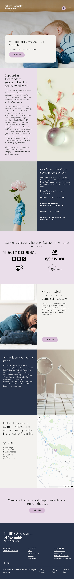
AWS (66, 486)
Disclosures (32, 558)
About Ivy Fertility (34, 553)
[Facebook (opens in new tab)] (4, 563)
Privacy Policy (54, 571)
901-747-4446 (10, 459)
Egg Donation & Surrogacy (62, 558)
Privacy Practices (42, 571)
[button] (55, 450)
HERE (69, 486)
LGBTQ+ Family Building (61, 556)
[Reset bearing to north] (39, 422)
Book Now (16, 55)
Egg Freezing (58, 553)
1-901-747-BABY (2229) (10, 551)
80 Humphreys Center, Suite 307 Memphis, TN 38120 (9, 450)
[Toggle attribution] (72, 486)
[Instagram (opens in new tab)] (8, 563)
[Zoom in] (39, 417)
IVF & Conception (59, 551)
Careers (30, 556)
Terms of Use (66, 571)
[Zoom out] (39, 420)
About (30, 551)
